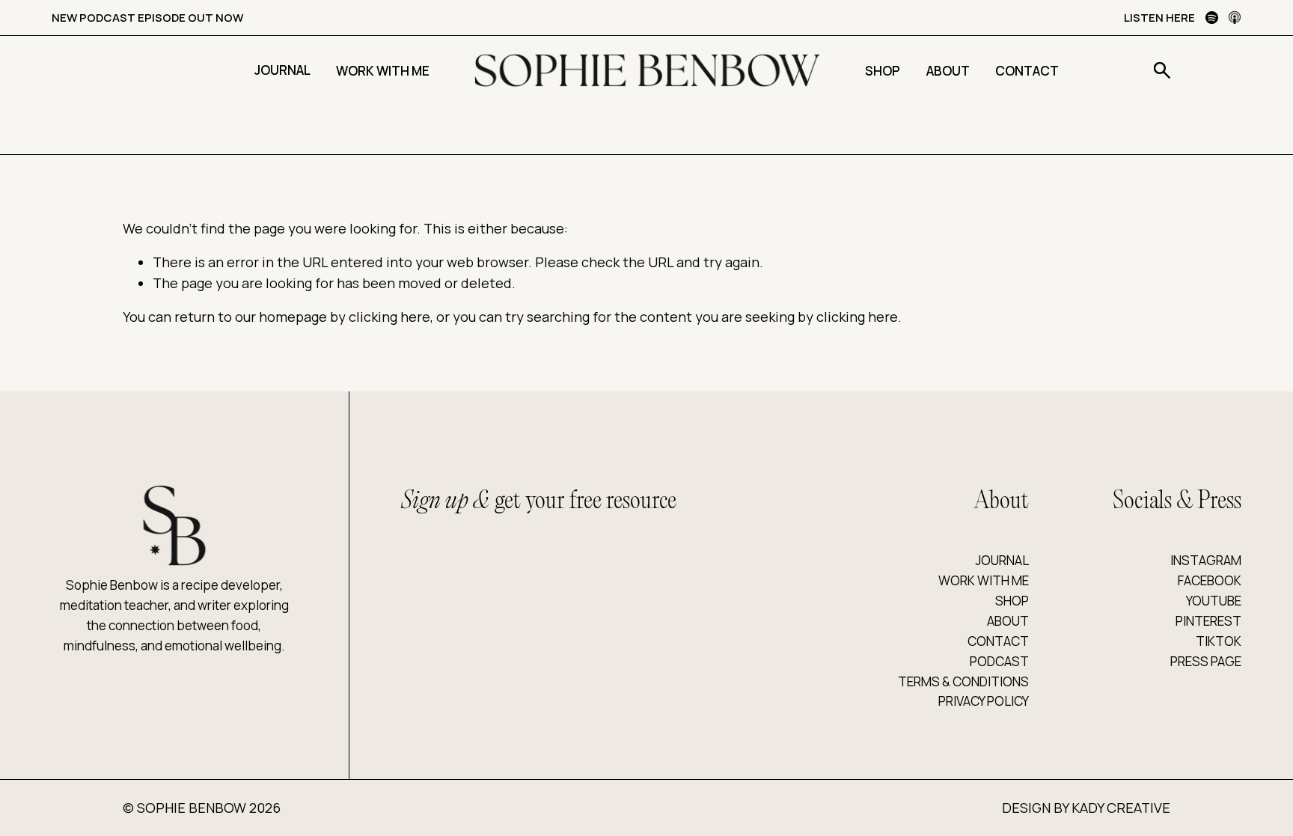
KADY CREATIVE (1121, 808)
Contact (1027, 70)
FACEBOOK (1209, 580)
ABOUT (1008, 620)
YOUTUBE (1213, 600)
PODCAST (999, 661)
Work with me (383, 70)
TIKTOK (1218, 641)
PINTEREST (1208, 620)
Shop (882, 70)
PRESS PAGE (1205, 661)
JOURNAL (1002, 560)
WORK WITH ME (983, 580)
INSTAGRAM (1205, 560)
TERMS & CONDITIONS (963, 681)
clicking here (389, 317)
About (948, 70)
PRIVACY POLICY (983, 701)
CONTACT (998, 641)
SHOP (1012, 600)
